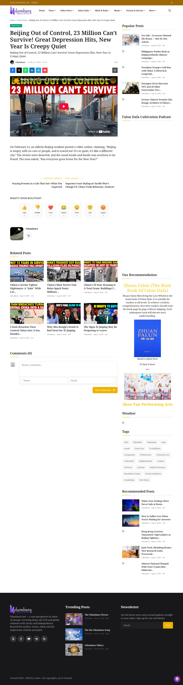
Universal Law (162, 454)
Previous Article (53, 178)
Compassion (129, 454)
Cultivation (129, 461)
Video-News (66, 10)
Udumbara (32, 228)
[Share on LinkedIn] (32, 70)
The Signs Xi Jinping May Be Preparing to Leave (100, 328)
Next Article (72, 178)
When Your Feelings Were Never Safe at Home (155, 502)
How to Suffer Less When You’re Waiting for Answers (156, 518)
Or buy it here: (147, 364)
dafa (126, 442)
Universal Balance (153, 473)
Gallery (34, 2)
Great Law (139, 448)
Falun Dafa (83, 10)
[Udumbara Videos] (74, 650)
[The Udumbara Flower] (74, 619)
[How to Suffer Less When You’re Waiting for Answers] (130, 521)
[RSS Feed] (29, 235)
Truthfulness (154, 448)
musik (127, 448)
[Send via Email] (45, 70)
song (163, 442)
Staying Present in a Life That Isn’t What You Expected (37, 185)
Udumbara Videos (94, 645)
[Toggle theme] (172, 2)
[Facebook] (21, 639)
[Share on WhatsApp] (25, 70)
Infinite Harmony (157, 467)
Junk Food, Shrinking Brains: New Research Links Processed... (156, 550)
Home (42, 10)
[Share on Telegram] (38, 70)
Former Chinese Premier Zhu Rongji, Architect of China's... (156, 101)
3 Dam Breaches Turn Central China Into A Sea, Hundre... (25, 330)
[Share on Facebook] (12, 70)
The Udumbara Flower (96, 614)
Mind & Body (101, 10)
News (51, 10)
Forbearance (145, 454)
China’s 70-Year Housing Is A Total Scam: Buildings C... (100, 286)
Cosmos (160, 461)
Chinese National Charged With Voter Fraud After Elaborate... (155, 567)
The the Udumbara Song (97, 630)
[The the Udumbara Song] (74, 634)
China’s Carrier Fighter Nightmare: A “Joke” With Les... (25, 288)
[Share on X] (19, 70)
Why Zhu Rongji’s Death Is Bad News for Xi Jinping (62, 328)
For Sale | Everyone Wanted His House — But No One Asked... (156, 38)
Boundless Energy (132, 473)
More (151, 10)
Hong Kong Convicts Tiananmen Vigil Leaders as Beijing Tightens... (156, 534)
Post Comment (103, 390)
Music (117, 10)
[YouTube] (29, 639)
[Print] (115, 70)
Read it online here (147, 358)
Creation (141, 467)
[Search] (169, 10)
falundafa (137, 442)
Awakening (129, 480)
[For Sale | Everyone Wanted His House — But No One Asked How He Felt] (130, 40)
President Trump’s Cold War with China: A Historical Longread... (156, 70)
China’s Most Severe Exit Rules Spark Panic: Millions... (61, 288)
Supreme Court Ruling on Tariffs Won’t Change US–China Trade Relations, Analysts (89, 185)
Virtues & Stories (134, 10)
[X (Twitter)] (13, 639)
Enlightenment (145, 461)
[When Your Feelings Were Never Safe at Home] (130, 505)
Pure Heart (144, 480)
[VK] (36, 639)
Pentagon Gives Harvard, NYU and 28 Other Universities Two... (154, 86)
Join (168, 625)
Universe (128, 467)
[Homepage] (21, 10)
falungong (151, 442)
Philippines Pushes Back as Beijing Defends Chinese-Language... (155, 54)
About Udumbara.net (19, 2)
